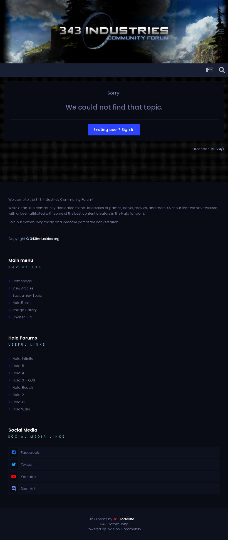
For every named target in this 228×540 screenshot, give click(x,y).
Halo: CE (19, 402)
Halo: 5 (18, 365)
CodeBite (126, 519)
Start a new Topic (27, 295)
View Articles (23, 288)
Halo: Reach (23, 387)
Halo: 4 (18, 373)
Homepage (22, 281)
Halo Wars (21, 409)
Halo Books (22, 302)
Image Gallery (25, 310)
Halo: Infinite (23, 358)
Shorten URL (22, 317)
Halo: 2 (18, 394)
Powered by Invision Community (114, 529)
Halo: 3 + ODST (25, 380)
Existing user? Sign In (114, 129)
